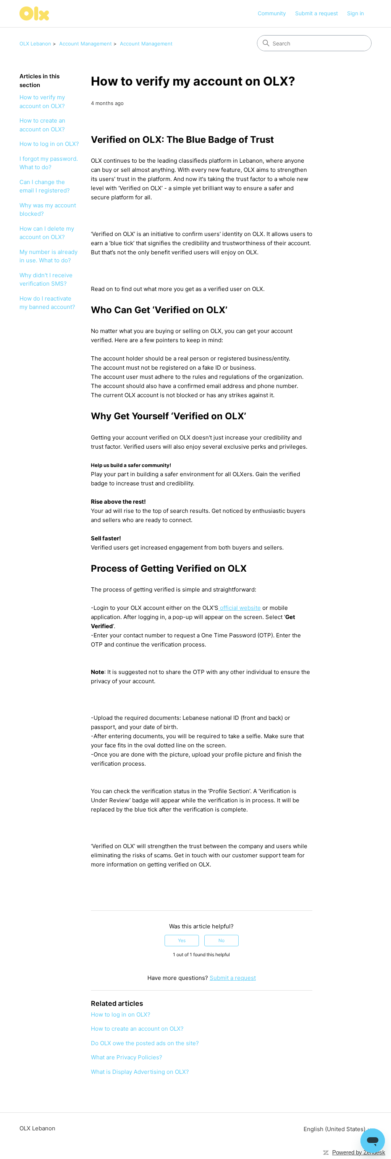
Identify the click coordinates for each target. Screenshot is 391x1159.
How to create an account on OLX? (42, 125)
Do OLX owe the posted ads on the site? (145, 1043)
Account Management (85, 43)
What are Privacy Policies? (126, 1057)
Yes (182, 940)
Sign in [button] (355, 13)
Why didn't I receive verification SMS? (46, 280)
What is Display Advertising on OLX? (140, 1071)
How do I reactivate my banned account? (47, 303)
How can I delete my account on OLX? (46, 233)
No (221, 940)
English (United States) (335, 1129)
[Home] (34, 13)
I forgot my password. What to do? (48, 163)
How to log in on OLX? (49, 143)
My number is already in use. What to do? (48, 256)
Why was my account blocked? (47, 210)
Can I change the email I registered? (44, 186)
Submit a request (316, 13)
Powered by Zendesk (358, 1152)
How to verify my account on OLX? (42, 102)
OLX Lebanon (35, 43)
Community (272, 13)
